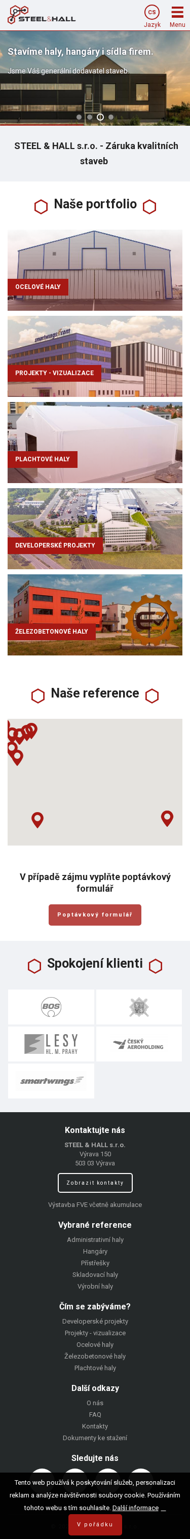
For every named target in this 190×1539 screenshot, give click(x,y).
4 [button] (110, 117)
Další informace (135, 1508)
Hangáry (95, 1251)
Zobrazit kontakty (95, 1183)
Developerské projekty (55, 545)
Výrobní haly (95, 1286)
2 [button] (89, 117)
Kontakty (95, 1426)
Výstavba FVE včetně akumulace (95, 1204)
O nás (95, 1403)
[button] (17, 758)
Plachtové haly (42, 459)
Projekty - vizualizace (54, 373)
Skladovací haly (95, 1274)
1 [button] (79, 117)
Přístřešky (95, 1263)
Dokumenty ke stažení (95, 1438)
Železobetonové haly (51, 631)
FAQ (95, 1414)
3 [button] (100, 117)
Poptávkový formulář (95, 914)
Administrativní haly (95, 1239)
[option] (95, 78)
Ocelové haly (38, 286)
